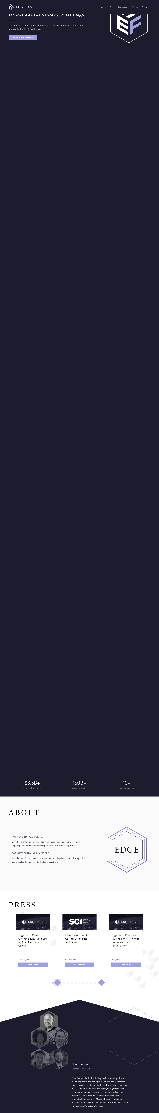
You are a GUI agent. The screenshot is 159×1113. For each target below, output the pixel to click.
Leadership (122, 7)
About (103, 7)
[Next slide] (101, 982)
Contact (145, 7)
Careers (134, 7)
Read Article (33, 964)
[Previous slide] (57, 982)
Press (112, 7)
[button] (53, 983)
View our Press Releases (23, 37)
